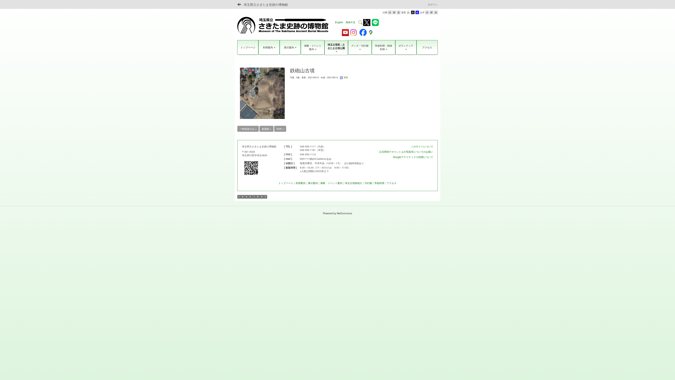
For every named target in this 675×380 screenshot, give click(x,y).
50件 (279, 129)
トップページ (285, 183)
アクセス (392, 183)
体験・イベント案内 (331, 183)
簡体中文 (350, 22)
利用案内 (301, 183)
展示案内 (313, 183)
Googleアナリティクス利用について (413, 157)
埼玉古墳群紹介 (353, 183)
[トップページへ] (285, 25)
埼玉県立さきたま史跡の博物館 (266, 4)
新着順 (266, 129)
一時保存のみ (247, 129)
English (339, 22)
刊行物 (368, 183)
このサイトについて (422, 146)
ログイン (433, 4)
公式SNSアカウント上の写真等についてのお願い (406, 151)
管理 (345, 77)
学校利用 (379, 183)
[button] (269, 47)
